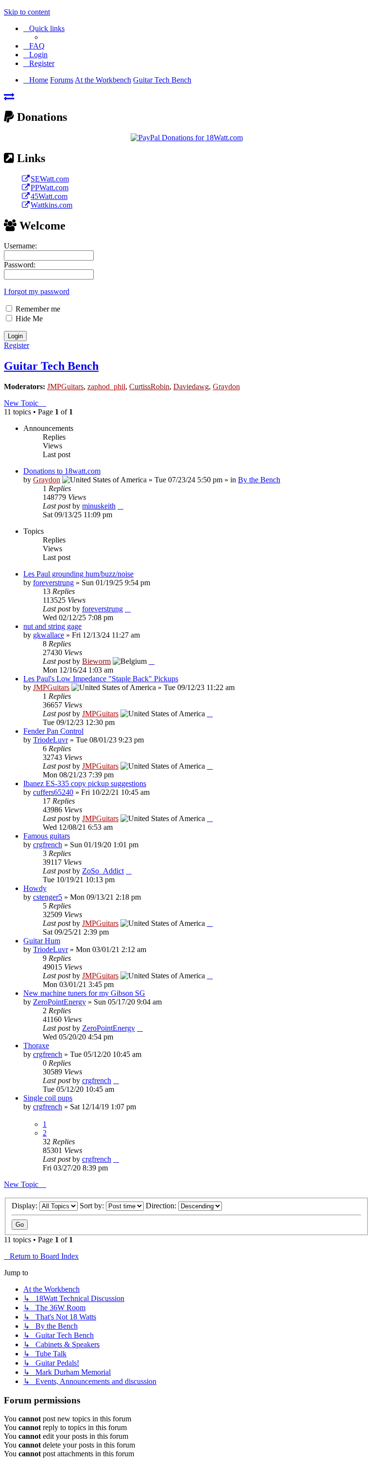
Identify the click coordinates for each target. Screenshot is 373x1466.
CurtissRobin (149, 386)
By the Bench (259, 480)
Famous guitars (46, 836)
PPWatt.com (49, 187)
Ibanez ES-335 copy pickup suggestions (84, 783)
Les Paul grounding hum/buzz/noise (78, 574)
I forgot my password (36, 291)
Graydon (226, 386)
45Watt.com (49, 196)
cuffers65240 (53, 792)
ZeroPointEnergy (59, 1002)
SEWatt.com (50, 179)
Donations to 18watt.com (62, 471)
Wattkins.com (51, 205)
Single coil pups (47, 1098)
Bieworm (96, 661)
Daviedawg (191, 386)
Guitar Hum (41, 941)
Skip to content (27, 12)
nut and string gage (52, 626)
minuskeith (99, 506)
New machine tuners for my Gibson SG (84, 993)
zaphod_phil (106, 386)
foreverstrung (53, 582)
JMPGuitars (65, 386)
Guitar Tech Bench (51, 366)
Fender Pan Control (53, 731)
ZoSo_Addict (103, 871)
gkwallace (48, 635)
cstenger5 (47, 897)
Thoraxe (36, 1045)
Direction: (162, 1206)
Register (16, 345)
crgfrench (47, 844)
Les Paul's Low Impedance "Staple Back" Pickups (100, 679)
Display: (25, 1206)
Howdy (35, 888)
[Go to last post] (120, 506)
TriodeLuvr (50, 740)
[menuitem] (34, 46)
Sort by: (93, 1206)
